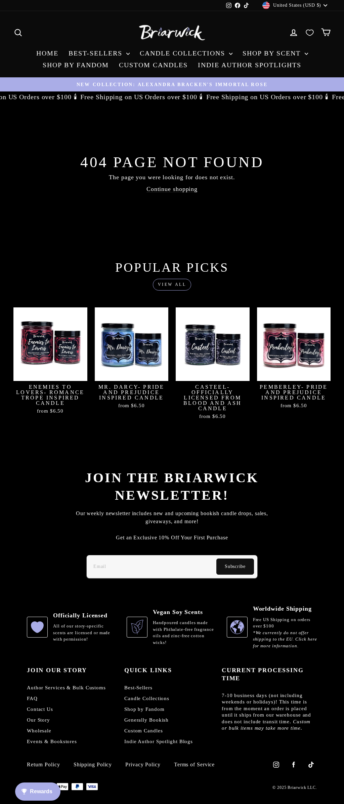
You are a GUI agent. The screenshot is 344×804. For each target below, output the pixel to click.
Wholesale (39, 730)
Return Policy (43, 764)
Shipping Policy (93, 764)
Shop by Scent (273, 53)
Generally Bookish (146, 720)
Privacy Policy (143, 764)
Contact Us (40, 709)
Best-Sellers (97, 53)
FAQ (32, 698)
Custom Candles (153, 65)
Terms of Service (194, 764)
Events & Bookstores (52, 741)
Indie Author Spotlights (249, 65)
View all (172, 284)
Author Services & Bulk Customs (66, 687)
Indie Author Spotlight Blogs (158, 741)
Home (47, 53)
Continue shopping (172, 189)
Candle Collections (183, 53)
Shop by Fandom (76, 65)
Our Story (38, 720)
